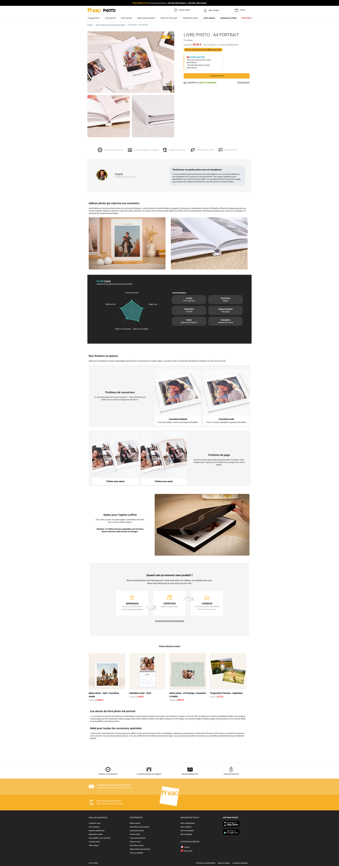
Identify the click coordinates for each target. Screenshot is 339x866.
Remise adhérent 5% (190, 774)
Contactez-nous (95, 823)
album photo (114, 721)
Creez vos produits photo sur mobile (109, 804)
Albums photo (135, 823)
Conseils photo (94, 842)
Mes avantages (186, 834)
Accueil (90, 25)
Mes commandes (187, 831)
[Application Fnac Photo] (231, 826)
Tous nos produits (136, 853)
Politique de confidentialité (205, 863)
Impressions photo (137, 831)
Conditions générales (240, 863)
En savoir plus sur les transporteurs (169, 621)
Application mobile (95, 834)
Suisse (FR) (187, 851)
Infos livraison (94, 827)
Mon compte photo (188, 823)
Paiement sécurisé (231, 774)
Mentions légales (224, 863)
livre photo (219, 733)
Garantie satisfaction (96, 831)
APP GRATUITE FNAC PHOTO (109, 801)
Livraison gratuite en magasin (149, 774)
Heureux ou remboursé (108, 774)
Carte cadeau (94, 845)
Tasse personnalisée (137, 838)
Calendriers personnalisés (139, 827)
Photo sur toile (135, 842)
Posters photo (135, 834)
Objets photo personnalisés (140, 849)
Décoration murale (137, 845)
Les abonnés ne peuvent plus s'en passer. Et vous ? (115, 788)
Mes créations (186, 827)
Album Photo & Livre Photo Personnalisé (110, 25)
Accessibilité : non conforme (99, 838)
